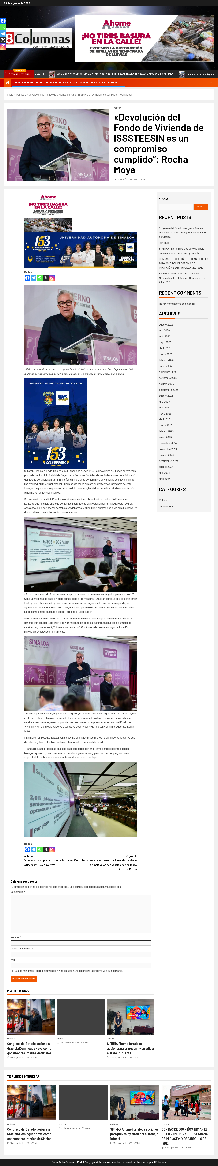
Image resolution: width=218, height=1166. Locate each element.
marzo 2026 (165, 354)
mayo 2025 (165, 413)
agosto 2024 (166, 466)
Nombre (16, 937)
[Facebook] (27, 278)
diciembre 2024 (168, 443)
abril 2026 (164, 348)
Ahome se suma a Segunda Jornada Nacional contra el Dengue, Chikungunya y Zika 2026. (182, 278)
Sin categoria (166, 506)
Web (13, 959)
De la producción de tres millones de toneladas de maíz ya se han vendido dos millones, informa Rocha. (109, 863)
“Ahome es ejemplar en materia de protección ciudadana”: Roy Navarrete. (51, 860)
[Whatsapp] (40, 278)
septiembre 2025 (168, 389)
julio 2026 (164, 330)
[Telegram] (33, 278)
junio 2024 (164, 478)
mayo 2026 (165, 342)
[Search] (211, 83)
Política (117, 108)
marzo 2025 (165, 425)
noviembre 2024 (168, 449)
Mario (119, 179)
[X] (46, 278)
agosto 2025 (166, 395)
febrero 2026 (166, 360)
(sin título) (164, 242)
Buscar (164, 199)
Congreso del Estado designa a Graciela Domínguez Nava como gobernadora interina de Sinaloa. (29, 1048)
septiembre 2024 (168, 461)
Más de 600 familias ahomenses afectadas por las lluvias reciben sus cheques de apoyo (68, 82)
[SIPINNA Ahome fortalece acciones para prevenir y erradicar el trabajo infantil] (130, 1017)
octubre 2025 (166, 383)
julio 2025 (164, 401)
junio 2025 (164, 407)
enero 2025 (165, 437)
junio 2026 (164, 336)
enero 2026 (165, 366)
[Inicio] (7, 83)
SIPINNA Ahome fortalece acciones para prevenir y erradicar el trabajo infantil (130, 1048)
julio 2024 (164, 472)
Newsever (143, 1162)
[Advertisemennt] (144, 38)
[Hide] (1, 52)
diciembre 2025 (168, 372)
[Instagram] (52, 278)
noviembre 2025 (168, 377)
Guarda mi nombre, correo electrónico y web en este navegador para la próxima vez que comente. (69, 970)
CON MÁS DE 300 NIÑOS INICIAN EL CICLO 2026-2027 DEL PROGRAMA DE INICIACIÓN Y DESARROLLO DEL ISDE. (183, 263)
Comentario (18, 891)
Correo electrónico (22, 948)
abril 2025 (164, 419)
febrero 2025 (166, 431)
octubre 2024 (166, 455)
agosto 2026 (166, 324)
